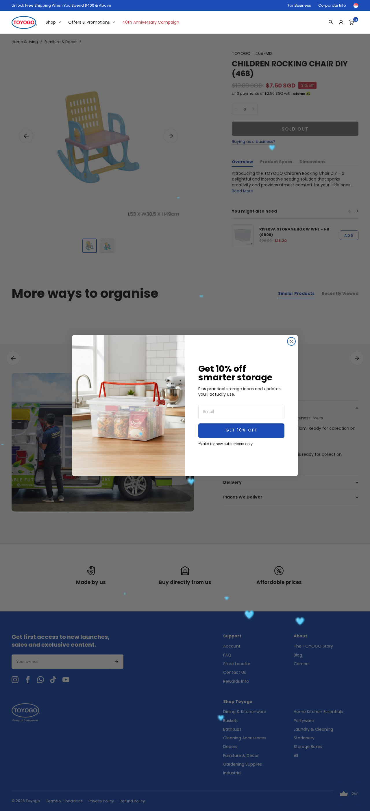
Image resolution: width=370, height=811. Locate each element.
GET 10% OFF (241, 430)
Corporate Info (332, 5)
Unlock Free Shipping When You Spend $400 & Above (61, 5)
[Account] (341, 22)
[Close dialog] (291, 341)
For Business (299, 5)
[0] (351, 22)
